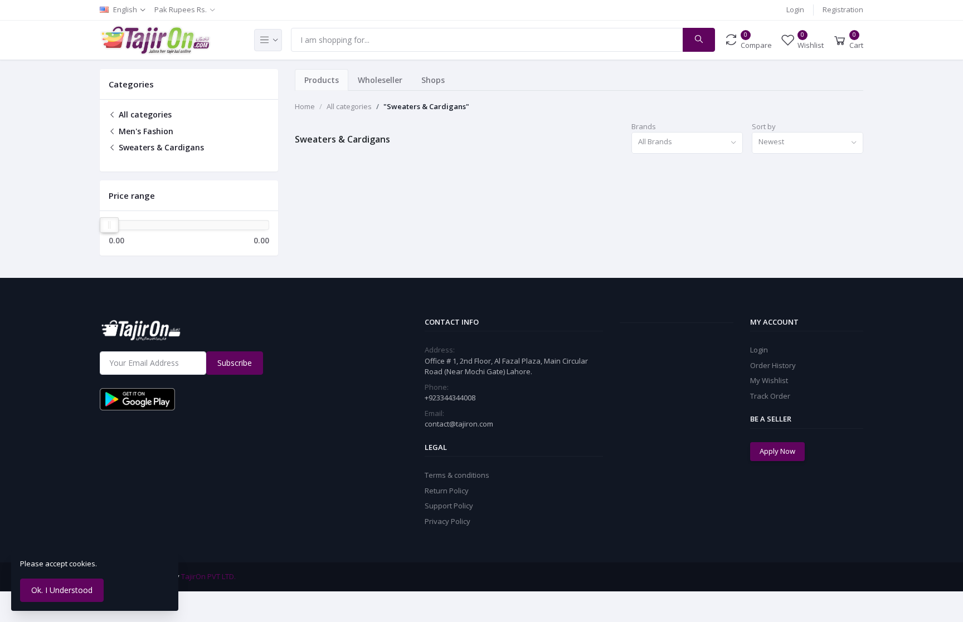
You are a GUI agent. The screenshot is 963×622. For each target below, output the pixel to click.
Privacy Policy (447, 521)
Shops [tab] (433, 80)
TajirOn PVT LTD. (208, 576)
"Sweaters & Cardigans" (426, 106)
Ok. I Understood (62, 590)
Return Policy (447, 491)
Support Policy (449, 506)
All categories (144, 114)
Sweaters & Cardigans (160, 147)
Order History (773, 365)
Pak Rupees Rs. (180, 9)
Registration (843, 9)
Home (305, 106)
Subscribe (234, 362)
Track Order (770, 396)
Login (795, 9)
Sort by (764, 126)
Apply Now (777, 451)
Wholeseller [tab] (380, 80)
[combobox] (687, 143)
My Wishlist (769, 380)
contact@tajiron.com (459, 424)
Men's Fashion (144, 131)
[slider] (109, 225)
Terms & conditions (457, 475)
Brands (643, 126)
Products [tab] (321, 80)
